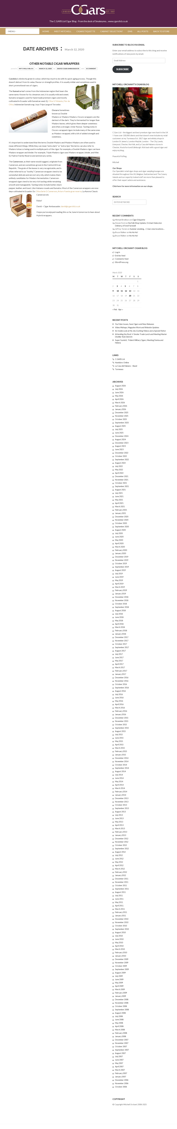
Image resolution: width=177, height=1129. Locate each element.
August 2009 (120, 973)
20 (130, 296)
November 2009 (121, 962)
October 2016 (121, 684)
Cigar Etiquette (85, 31)
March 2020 (120, 547)
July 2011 (119, 895)
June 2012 (119, 859)
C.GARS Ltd (120, 359)
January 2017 (120, 674)
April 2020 (119, 543)
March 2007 (120, 1070)
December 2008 (121, 999)
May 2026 (119, 396)
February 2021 (121, 510)
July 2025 (119, 429)
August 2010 (120, 932)
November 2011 (121, 882)
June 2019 (119, 577)
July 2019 (119, 573)
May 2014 (119, 781)
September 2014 (122, 768)
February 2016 (121, 711)
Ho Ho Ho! (133, 232)
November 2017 (121, 641)
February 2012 (121, 872)
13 (130, 291)
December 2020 (121, 517)
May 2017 (119, 661)
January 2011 (120, 915)
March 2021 (120, 506)
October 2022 (121, 456)
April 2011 (119, 906)
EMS (130, 31)
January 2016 (120, 714)
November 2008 (121, 1003)
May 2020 (119, 540)
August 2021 (120, 490)
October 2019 (121, 563)
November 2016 (121, 681)
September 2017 (122, 647)
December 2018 (121, 597)
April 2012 (119, 865)
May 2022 (119, 470)
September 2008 (122, 1009)
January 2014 (120, 795)
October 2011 (121, 885)
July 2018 (119, 614)
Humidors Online (122, 362)
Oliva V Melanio (55, 101)
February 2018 (121, 630)
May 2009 (119, 983)
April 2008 (119, 1026)
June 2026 (119, 392)
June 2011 (119, 899)
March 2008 (120, 1030)
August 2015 (120, 731)
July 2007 (119, 1056)
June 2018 (119, 617)
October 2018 (121, 604)
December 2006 (121, 1080)
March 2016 (120, 708)
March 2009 (120, 989)
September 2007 (122, 1050)
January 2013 (120, 835)
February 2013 (121, 832)
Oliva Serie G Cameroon (46, 191)
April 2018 (119, 624)
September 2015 (122, 728)
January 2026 (120, 409)
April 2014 (119, 785)
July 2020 (119, 533)
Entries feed (120, 256)
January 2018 (120, 634)
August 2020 (120, 530)
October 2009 (121, 966)
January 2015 (120, 755)
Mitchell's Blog (26, 69)
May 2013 (119, 822)
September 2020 (122, 526)
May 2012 (119, 862)
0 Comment (91, 69)
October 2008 (121, 1006)
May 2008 (119, 1023)
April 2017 (119, 664)
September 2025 (122, 423)
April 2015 (119, 744)
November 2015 (121, 721)
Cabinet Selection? (111, 31)
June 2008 (119, 1019)
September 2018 (122, 607)
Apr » (120, 309)
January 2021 (120, 513)
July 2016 (119, 694)
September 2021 (122, 486)
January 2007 (120, 1077)
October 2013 (121, 805)
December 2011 (121, 879)
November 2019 (121, 560)
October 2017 (121, 644)
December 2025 (121, 412)
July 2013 (119, 815)
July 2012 (119, 855)
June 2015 (119, 738)
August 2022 (120, 463)
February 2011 (121, 912)
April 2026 (119, 399)
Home (45, 31)
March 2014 (120, 788)
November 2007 (121, 1043)
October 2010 (121, 926)
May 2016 (119, 701)
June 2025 (119, 433)
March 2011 (120, 909)
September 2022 (122, 459)
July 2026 (119, 389)
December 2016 (121, 677)
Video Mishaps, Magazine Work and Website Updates (137, 327)
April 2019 (119, 584)
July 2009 (119, 976)
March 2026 (120, 402)
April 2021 (119, 503)
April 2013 (119, 825)
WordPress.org (121, 262)
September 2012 (122, 848)
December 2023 (121, 443)
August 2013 (120, 812)
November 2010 (121, 922)
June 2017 (119, 657)
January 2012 (120, 875)
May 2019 (119, 580)
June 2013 (119, 818)
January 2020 (120, 553)
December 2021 (121, 476)
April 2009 (119, 986)
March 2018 (120, 627)
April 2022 (119, 473)
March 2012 (120, 869)
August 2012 (120, 852)
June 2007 (119, 1060)
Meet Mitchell (62, 31)
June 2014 (119, 778)
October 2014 (121, 765)
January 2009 (120, 996)
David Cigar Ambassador (68, 69)
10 (118, 291)
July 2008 (119, 1016)
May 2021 (119, 500)
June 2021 (119, 496)
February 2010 (121, 952)
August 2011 (120, 892)
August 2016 (120, 691)
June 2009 (119, 979)
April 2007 (119, 1066)
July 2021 (119, 493)
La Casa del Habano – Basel (126, 366)
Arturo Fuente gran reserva (70, 191)
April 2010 (119, 946)
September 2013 (122, 808)
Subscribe (122, 69)
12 (126, 291)
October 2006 (121, 1087)
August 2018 (120, 610)
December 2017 (121, 637)
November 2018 (121, 600)
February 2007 (121, 1073)
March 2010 (120, 949)
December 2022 (121, 453)
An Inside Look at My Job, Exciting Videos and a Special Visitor (140, 331)
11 (122, 291)
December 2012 (121, 838)
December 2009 (121, 959)
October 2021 (121, 483)
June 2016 (119, 697)
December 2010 (121, 919)
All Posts (142, 31)
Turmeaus (119, 369)
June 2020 (119, 537)
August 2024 (120, 439)
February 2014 (121, 791)
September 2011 (122, 889)
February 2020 (121, 550)
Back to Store (161, 31)
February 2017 (121, 671)
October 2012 (121, 845)
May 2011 (119, 902)
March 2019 (120, 587)
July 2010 (119, 936)
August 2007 (120, 1053)
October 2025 (121, 419)
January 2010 (120, 956)
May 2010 (119, 942)
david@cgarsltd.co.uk (70, 206)
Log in (117, 252)
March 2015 (120, 748)
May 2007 (119, 1063)
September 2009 (122, 969)
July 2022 (119, 466)
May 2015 (119, 741)
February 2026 (121, 406)
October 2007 (121, 1046)
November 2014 (121, 761)
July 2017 (119, 654)
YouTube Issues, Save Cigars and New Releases (134, 324)
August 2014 (120, 771)
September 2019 (122, 567)
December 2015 (121, 718)
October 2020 (121, 523)
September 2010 (122, 929)
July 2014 (119, 775)
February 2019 (121, 590)
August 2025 (120, 426)
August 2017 (120, 651)
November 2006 (121, 1083)
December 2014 (121, 758)
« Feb (114, 309)
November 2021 (121, 480)
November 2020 (121, 520)
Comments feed (121, 259)
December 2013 (121, 798)
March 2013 (120, 828)
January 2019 (120, 594)
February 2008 (121, 1033)
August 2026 (120, 386)
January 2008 (120, 1036)
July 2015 (119, 734)
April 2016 (119, 704)
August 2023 (120, 446)
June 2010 (119, 939)
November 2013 (121, 802)
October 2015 (121, 724)
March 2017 (120, 667)
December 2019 (121, 557)
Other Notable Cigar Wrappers (54, 63)
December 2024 (121, 436)
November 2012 (121, 842)
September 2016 (122, 688)
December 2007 (121, 1040)
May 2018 (119, 620)
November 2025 (121, 416)
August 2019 (120, 570)
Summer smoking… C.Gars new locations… (147, 229)
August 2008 (120, 1013)
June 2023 (119, 449)
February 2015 (121, 751)
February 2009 (121, 993)
